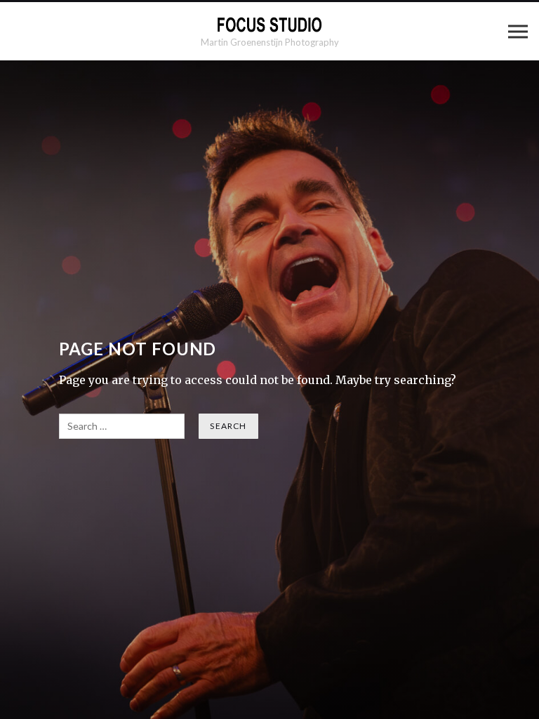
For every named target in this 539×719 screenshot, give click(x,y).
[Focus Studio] (269, 25)
